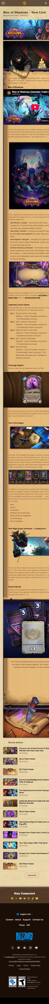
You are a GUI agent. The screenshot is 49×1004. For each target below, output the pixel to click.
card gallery (42, 295)
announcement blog (32, 298)
